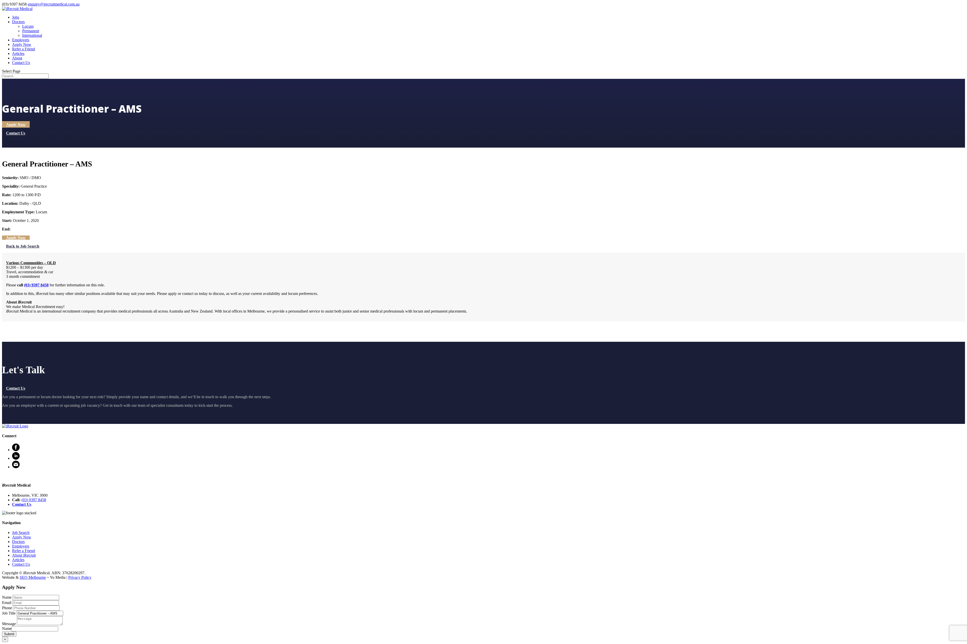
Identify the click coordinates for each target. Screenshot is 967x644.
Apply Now (21, 44)
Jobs (15, 17)
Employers (20, 40)
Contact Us (21, 62)
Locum (27, 26)
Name (7, 628)
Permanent (30, 31)
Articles (18, 53)
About (17, 58)
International (32, 35)
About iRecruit (24, 555)
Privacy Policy (79, 577)
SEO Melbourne (33, 577)
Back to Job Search (22, 246)
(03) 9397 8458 (36, 285)
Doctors (18, 22)
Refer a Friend (23, 49)
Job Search (20, 532)
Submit (9, 634)
